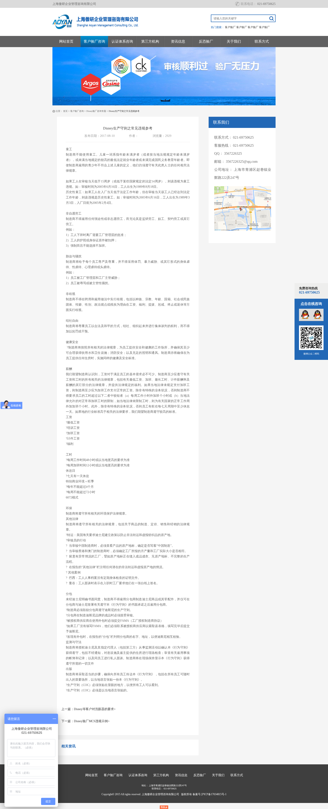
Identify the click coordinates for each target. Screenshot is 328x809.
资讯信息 (178, 41)
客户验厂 (230, 27)
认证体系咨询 (122, 41)
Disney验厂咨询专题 (96, 111)
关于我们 (234, 41)
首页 (65, 111)
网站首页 (66, 41)
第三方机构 (150, 41)
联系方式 (262, 41)
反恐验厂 (206, 41)
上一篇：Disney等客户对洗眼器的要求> (88, 709)
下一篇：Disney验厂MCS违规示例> (85, 721)
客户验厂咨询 (94, 41)
